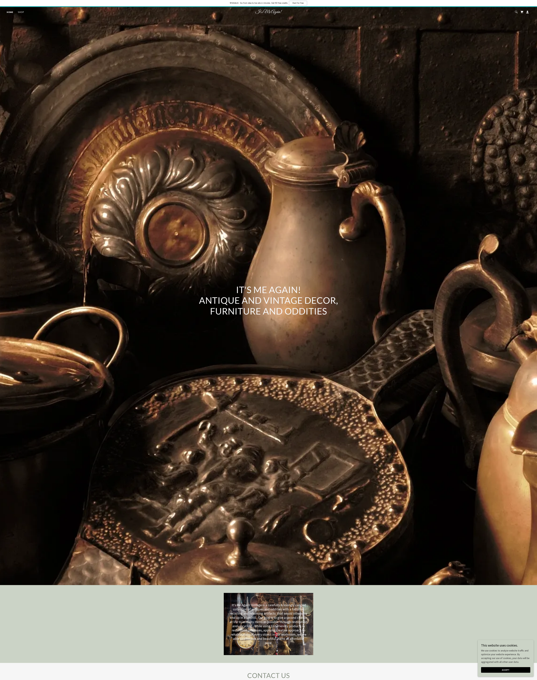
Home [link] (10, 12)
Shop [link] (21, 12)
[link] (268, 12)
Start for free (298, 3)
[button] (527, 12)
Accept (505, 670)
